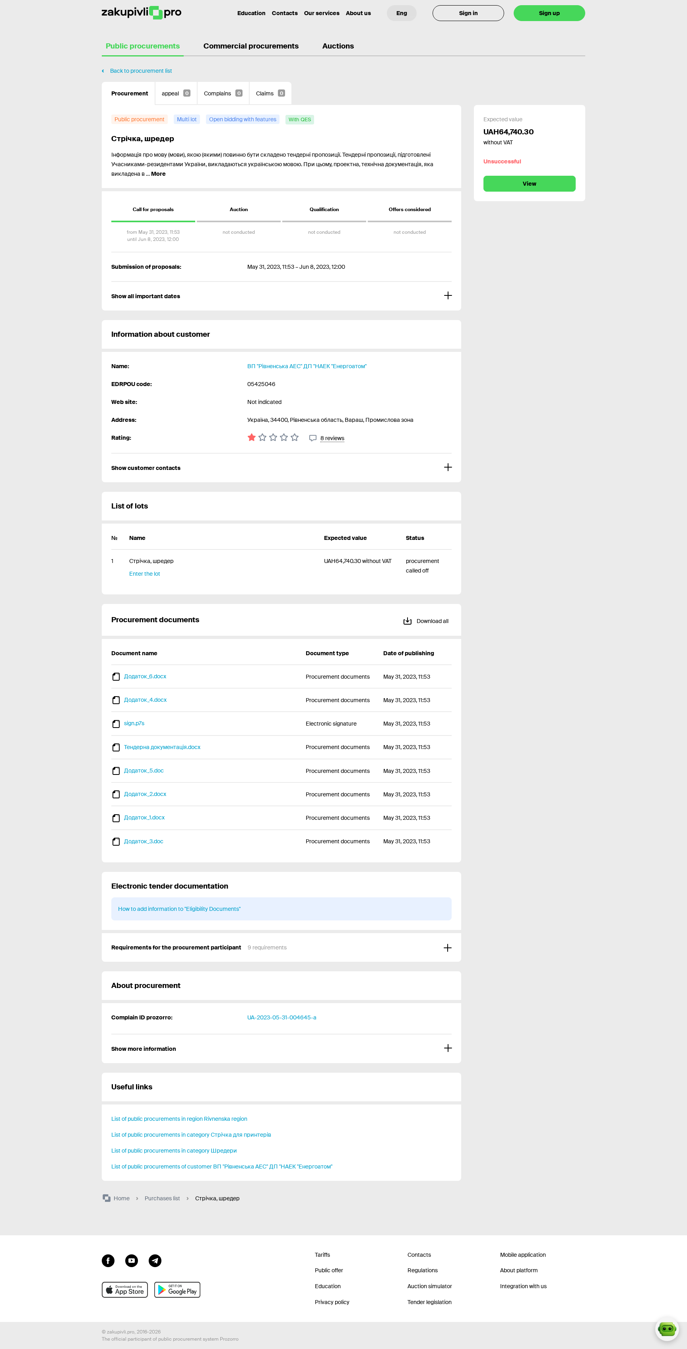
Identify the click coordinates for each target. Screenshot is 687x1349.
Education (251, 13)
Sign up (549, 13)
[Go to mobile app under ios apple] (125, 1290)
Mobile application (523, 1254)
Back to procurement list (141, 70)
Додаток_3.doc (143, 841)
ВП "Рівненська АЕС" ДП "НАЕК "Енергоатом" (307, 366)
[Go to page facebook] (108, 1260)
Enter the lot (144, 573)
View (529, 183)
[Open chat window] (667, 1329)
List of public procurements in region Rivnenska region (179, 1118)
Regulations (423, 1270)
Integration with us (523, 1286)
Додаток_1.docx (144, 817)
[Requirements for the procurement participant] (281, 947)
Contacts (285, 13)
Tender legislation (430, 1302)
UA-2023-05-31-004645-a (281, 1017)
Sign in (468, 13)
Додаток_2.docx (145, 794)
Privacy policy (332, 1302)
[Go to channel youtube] (131, 1260)
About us (358, 13)
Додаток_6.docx (145, 676)
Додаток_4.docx (145, 699)
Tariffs (322, 1254)
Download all (431, 621)
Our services (322, 13)
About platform (519, 1270)
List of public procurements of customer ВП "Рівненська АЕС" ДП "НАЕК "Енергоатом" (221, 1166)
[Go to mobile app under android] (177, 1290)
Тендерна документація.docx (162, 747)
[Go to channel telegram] (155, 1260)
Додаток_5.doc (144, 770)
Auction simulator (430, 1286)
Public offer (329, 1270)
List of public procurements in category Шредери (174, 1150)
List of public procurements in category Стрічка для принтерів (191, 1134)
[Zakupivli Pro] (141, 13)
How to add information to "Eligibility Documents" (179, 908)
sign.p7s (134, 723)
